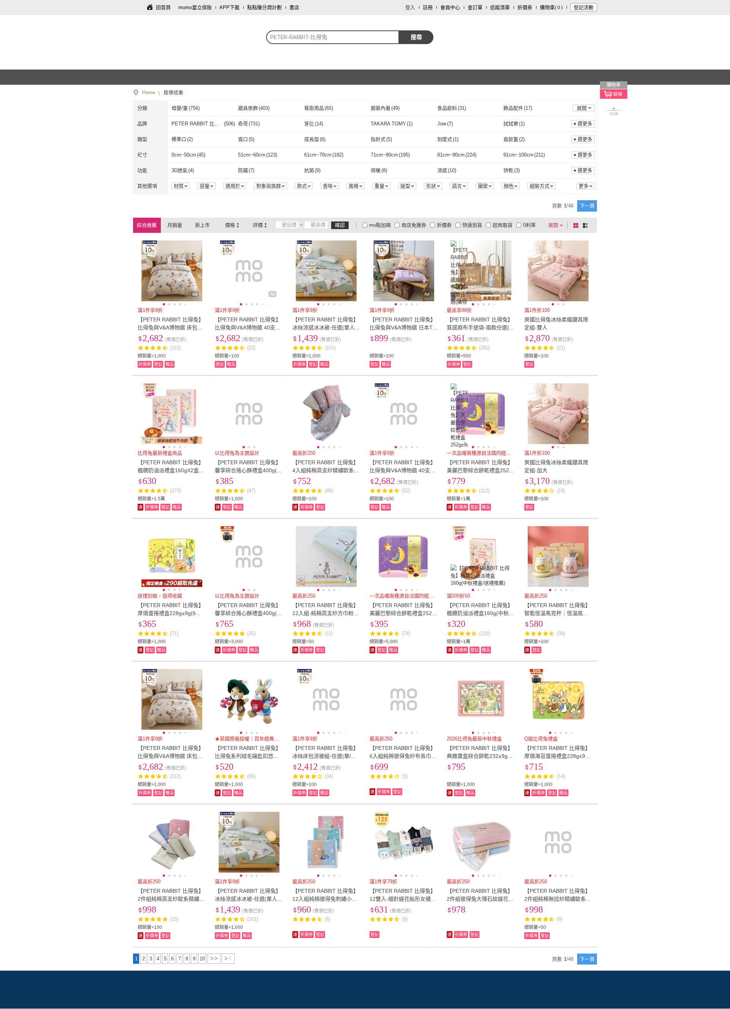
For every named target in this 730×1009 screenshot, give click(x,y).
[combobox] (332, 37)
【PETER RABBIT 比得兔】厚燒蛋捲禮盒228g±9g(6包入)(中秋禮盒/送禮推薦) (171, 613)
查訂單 (475, 7)
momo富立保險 (195, 7)
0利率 (529, 225)
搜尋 (416, 37)
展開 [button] (582, 108)
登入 (410, 7)
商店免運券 (414, 225)
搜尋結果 (172, 92)
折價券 (524, 7)
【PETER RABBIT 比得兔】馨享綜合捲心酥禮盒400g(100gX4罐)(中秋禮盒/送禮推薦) (249, 470)
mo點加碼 (380, 225)
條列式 (586, 225)
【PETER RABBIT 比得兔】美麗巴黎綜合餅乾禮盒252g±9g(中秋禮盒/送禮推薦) (403, 613)
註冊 (428, 7)
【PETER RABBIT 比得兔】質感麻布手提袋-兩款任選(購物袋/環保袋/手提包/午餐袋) (480, 327)
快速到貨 (472, 225)
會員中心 (450, 7)
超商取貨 (503, 225)
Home (148, 92)
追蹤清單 (500, 7)
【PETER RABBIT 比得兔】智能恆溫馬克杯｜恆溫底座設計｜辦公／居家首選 (557, 613)
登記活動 (584, 7)
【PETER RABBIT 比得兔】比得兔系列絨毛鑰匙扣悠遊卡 (248, 756)
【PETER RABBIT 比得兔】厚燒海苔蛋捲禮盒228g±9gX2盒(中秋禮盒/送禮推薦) (558, 756)
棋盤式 (577, 225)
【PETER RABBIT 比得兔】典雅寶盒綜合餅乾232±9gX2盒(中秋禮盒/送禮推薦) (480, 756)
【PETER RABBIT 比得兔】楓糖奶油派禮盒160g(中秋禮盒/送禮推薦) (480, 613)
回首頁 (163, 7)
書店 (294, 7)
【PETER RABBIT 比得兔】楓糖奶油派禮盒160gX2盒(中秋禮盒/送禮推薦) (171, 470)
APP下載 (229, 7)
